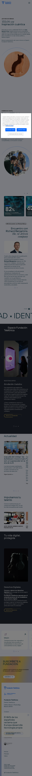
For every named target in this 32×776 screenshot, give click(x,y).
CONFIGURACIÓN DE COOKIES (15, 134)
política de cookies (9, 125)
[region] (16, 125)
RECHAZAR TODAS (10, 129)
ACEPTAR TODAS (21, 129)
